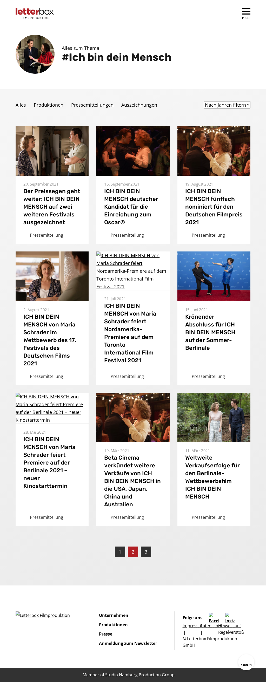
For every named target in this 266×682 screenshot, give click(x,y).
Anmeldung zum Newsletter (128, 643)
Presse (105, 634)
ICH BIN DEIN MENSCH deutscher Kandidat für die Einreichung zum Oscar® (131, 207)
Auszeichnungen (139, 105)
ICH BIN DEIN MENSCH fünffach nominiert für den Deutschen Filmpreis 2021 (214, 207)
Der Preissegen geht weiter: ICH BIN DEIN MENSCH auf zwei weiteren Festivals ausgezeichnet (51, 207)
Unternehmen (113, 615)
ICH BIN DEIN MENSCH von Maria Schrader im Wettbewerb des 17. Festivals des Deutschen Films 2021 (49, 340)
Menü (246, 18)
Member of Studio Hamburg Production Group (129, 675)
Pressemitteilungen (92, 105)
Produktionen (48, 105)
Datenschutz (212, 626)
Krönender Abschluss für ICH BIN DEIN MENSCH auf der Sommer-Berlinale (210, 332)
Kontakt (246, 664)
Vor (161, 551)
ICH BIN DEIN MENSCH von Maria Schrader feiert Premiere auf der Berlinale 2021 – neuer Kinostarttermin (49, 462)
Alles (21, 105)
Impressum (194, 626)
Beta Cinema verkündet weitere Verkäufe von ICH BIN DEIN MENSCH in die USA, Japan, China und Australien (132, 481)
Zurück (105, 551)
